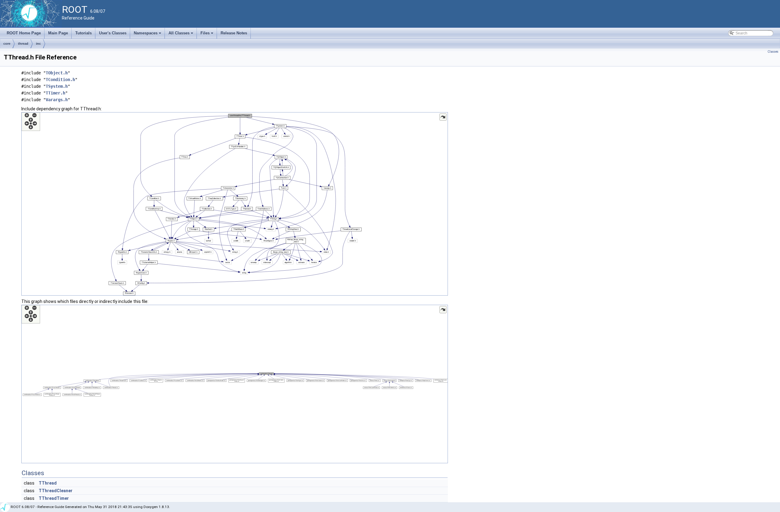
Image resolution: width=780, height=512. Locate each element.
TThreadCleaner (56, 490)
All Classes (181, 35)
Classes (773, 52)
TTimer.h (55, 93)
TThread (48, 483)
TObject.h (57, 72)
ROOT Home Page (24, 33)
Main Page (58, 33)
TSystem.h (57, 86)
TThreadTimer (54, 498)
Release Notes (234, 33)
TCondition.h (60, 79)
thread (23, 43)
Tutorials (83, 33)
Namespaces (148, 35)
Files (207, 35)
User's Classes (112, 33)
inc (38, 43)
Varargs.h (57, 99)
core (6, 43)
